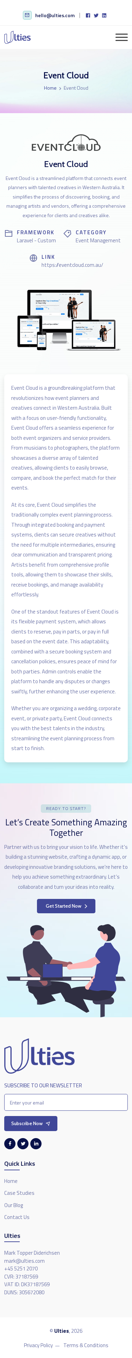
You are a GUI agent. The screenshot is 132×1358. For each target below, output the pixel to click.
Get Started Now (63, 906)
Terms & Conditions (85, 1345)
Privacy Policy (38, 1345)
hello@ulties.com (55, 15)
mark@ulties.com (24, 1261)
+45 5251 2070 (21, 1269)
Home (50, 87)
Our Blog (13, 1205)
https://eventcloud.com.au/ (72, 265)
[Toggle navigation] (121, 37)
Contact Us (17, 1217)
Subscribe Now (27, 1123)
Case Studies (19, 1193)
